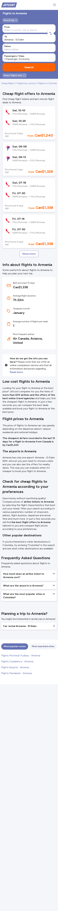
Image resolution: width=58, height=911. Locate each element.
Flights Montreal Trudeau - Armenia (20, 655)
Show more (29, 253)
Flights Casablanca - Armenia (17, 661)
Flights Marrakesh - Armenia (16, 673)
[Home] (9, 4)
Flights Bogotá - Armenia (15, 667)
